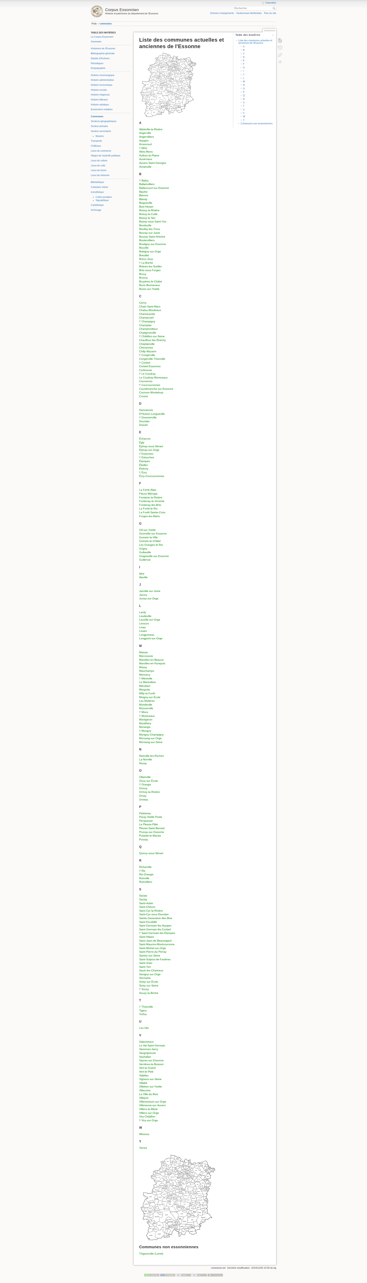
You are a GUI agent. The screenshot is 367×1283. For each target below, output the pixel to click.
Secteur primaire (99, 126)
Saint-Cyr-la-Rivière (151, 910)
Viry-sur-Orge (149, 1120)
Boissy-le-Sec (147, 217)
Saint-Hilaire (146, 936)
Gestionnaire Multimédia (249, 13)
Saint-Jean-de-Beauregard (155, 940)
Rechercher (274, 8)
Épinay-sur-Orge (149, 449)
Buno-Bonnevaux (149, 285)
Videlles (144, 1075)
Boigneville (145, 202)
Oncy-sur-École (148, 780)
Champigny (148, 321)
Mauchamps (146, 670)
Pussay (143, 839)
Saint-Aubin (146, 903)
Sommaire (96, 41)
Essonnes (147, 453)
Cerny (142, 302)
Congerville (148, 355)
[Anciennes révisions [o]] (280, 47)
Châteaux (96, 146)
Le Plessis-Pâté (148, 824)
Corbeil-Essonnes (150, 366)
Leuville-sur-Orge (149, 619)
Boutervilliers (147, 240)
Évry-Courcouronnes (151, 476)
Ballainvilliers (147, 184)
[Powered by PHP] (167, 1274)
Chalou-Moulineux (150, 310)
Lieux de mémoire (100, 175)
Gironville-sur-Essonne (153, 533)
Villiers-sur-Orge (149, 1112)
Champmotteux (148, 328)
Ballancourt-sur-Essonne (154, 187)
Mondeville (145, 704)
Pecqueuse (146, 820)
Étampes (144, 461)
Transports (96, 141)
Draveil (143, 424)
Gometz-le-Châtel (150, 540)
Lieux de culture (99, 160)
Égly (141, 442)
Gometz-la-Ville (148, 537)
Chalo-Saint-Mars (149, 306)
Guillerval (144, 559)
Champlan (145, 325)
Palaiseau (145, 813)
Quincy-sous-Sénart (151, 853)
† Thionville (146, 1006)
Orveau (143, 799)
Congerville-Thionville (152, 358)
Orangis (146, 784)
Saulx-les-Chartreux (151, 970)
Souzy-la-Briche (148, 992)
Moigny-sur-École (149, 697)
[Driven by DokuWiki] (215, 1274)
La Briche (147, 262)
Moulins (100, 136)
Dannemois (146, 409)
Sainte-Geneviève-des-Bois (155, 918)
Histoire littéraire (99, 99)
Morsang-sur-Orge (150, 738)
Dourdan (144, 421)
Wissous (144, 1134)
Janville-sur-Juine (149, 591)
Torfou (143, 1014)
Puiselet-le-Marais (150, 835)
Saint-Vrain (145, 962)
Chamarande (147, 313)
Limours (144, 623)
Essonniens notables (102, 109)
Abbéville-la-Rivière (150, 129)
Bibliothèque (97, 182)
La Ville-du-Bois (148, 1094)
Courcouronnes (150, 384)
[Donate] (151, 1274)
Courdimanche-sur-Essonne (156, 388)
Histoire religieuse (100, 94)
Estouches (147, 457)
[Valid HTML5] (183, 1274)
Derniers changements (222, 13)
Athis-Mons (146, 151)
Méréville (146, 678)
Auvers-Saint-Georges (152, 162)
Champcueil (146, 317)
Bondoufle (145, 225)
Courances (145, 381)
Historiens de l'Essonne (103, 48)
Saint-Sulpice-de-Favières (155, 959)
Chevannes (146, 347)
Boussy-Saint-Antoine (152, 236)
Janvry (143, 594)
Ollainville (145, 777)
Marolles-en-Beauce (151, 659)
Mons (144, 712)
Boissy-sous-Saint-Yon (152, 221)
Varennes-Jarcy (148, 1049)
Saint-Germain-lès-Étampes (158, 933)
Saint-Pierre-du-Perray (152, 951)
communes (106, 23)
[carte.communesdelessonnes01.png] (167, 84)
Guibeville (145, 552)
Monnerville (146, 708)
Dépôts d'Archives (100, 58)
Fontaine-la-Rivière (150, 497)
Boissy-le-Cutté (148, 214)
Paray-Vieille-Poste (150, 816)
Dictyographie (98, 68)
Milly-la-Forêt (147, 693)
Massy (143, 667)
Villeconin (145, 1090)
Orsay (142, 795)
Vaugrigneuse (147, 1052)
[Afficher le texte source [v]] (280, 40)
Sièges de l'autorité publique (105, 155)
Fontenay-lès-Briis (150, 504)
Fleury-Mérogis (148, 493)
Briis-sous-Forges (150, 270)
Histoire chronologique (102, 75)
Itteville (143, 577)
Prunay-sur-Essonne (151, 832)
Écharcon (145, 438)
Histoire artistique (100, 104)
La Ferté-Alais (147, 489)
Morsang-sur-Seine (150, 742)
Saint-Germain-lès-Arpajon (155, 925)
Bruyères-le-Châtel (150, 281)
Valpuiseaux (146, 1041)
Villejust (143, 1097)
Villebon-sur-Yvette (150, 1086)
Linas (142, 627)
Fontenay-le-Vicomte (151, 501)
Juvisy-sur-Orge (148, 598)
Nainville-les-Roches (151, 755)
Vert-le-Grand (147, 1067)
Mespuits (144, 689)
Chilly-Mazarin (147, 351)
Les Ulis (144, 1027)
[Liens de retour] (280, 55)
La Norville (145, 759)
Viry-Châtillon (147, 1116)
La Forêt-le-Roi (148, 508)
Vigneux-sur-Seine (150, 1079)
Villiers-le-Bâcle (148, 1109)
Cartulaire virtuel (99, 187)
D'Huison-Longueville (152, 413)
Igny (141, 573)
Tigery (143, 1010)
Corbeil (145, 362)
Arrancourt (145, 144)
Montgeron (145, 719)
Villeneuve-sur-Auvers (152, 1105)
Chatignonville (147, 332)
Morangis (144, 726)
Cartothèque (97, 205)
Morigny (146, 730)
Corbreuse (145, 370)
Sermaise (145, 977)
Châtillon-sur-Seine (153, 336)
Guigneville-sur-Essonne (154, 556)
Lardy (142, 612)
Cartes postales (104, 197)
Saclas (143, 895)
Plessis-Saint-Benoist (152, 828)
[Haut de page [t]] (280, 62)
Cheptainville (147, 343)
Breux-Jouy (146, 258)
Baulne (143, 191)
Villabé (143, 1082)
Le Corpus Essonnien (102, 37)
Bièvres (143, 195)
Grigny (143, 548)
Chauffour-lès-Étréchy (152, 340)
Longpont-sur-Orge (150, 638)
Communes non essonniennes (257, 123)
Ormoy (143, 788)
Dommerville (149, 417)
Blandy (143, 199)
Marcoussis (146, 655)
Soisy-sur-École (148, 981)
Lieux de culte (98, 165)
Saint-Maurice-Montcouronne (157, 944)
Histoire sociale (99, 90)
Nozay (143, 763)
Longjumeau (146, 634)
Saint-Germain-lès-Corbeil (155, 929)
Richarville (145, 866)
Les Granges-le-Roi (151, 544)
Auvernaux (145, 159)
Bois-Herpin (146, 206)
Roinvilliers (145, 881)
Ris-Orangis (146, 874)
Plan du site (270, 13)
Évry (144, 472)
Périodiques (97, 63)
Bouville (144, 247)
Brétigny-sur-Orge (150, 251)
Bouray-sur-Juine (149, 232)
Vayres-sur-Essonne (151, 1060)
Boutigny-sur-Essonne (152, 244)
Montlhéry (145, 723)
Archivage (96, 210)
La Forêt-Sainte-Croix (152, 512)
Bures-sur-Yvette (149, 288)
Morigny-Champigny (151, 734)
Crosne (143, 396)
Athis (144, 148)
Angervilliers (146, 136)
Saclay (143, 899)
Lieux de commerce (101, 151)
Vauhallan (145, 1056)
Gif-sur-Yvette (147, 529)
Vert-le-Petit (146, 1071)
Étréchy (143, 468)
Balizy (145, 180)
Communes (97, 116)
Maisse (143, 652)
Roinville (144, 878)
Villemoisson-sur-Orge (152, 1101)
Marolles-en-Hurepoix (152, 663)
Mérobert (144, 685)
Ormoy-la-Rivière (149, 791)
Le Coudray (148, 373)
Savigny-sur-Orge (150, 974)
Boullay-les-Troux (149, 228)
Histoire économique (101, 85)
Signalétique (102, 200)
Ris (143, 870)
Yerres (143, 1147)
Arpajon (144, 140)
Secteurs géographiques (103, 121)
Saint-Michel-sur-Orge (152, 948)
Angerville (145, 132)
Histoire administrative (102, 80)
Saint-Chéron (147, 906)
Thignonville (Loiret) (151, 1253)
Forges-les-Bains (149, 516)
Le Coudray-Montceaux (153, 377)
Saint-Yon (145, 966)
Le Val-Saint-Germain (152, 1045)
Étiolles (143, 464)
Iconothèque (97, 192)
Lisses (143, 630)
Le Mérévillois (147, 682)
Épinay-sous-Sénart (151, 446)
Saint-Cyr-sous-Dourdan (154, 914)
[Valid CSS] (199, 1274)
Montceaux (148, 715)
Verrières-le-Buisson (151, 1064)
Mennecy (144, 674)
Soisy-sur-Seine (148, 985)
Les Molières (147, 700)
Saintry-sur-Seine (149, 955)
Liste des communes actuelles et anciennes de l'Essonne (255, 41)
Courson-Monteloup (151, 392)
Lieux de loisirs (98, 170)
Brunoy (143, 277)
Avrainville (145, 166)
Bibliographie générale (103, 53)
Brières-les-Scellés (150, 266)
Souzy (145, 989)
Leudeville (145, 616)
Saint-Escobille (148, 921)
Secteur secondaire (101, 131)
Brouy (142, 274)
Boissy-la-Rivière (149, 210)
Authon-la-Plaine (149, 155)
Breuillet (144, 255)
